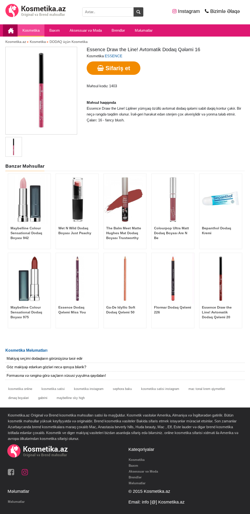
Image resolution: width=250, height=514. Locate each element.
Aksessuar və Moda (86, 30)
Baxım (54, 30)
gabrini (42, 398)
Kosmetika (31, 30)
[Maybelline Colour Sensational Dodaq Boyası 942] (29, 199)
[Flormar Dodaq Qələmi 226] (173, 278)
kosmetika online (20, 389)
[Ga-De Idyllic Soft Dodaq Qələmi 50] (125, 278)
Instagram (188, 11)
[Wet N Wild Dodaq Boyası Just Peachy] (77, 199)
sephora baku (122, 389)
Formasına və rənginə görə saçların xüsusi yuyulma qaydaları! (56, 375)
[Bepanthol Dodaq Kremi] (220, 199)
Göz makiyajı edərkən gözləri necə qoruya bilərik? (46, 367)
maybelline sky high (71, 398)
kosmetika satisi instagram (160, 389)
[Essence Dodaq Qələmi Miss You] (77, 278)
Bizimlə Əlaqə (224, 11)
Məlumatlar (144, 30)
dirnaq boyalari (18, 398)
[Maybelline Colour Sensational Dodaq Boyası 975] (29, 278)
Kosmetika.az (15, 42)
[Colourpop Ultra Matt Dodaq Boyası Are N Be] (173, 199)
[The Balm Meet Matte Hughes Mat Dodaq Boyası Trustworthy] (125, 199)
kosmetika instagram (89, 389)
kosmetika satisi (53, 389)
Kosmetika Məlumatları (26, 350)
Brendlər (118, 30)
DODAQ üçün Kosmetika (69, 42)
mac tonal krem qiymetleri (206, 389)
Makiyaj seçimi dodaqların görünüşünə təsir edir (45, 358)
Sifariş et (117, 68)
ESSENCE (113, 56)
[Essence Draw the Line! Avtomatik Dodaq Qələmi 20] (220, 278)
